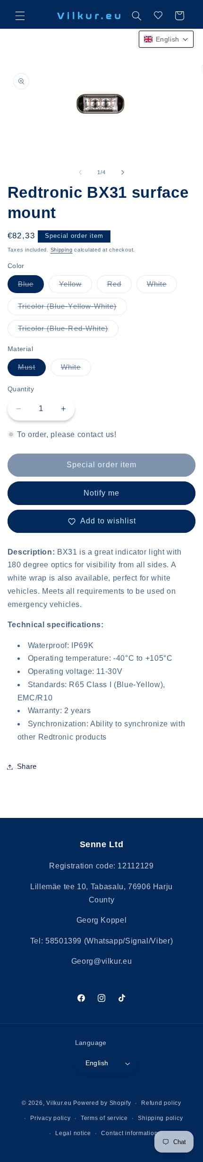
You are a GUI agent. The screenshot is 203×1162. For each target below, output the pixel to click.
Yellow (75, 286)
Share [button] (27, 766)
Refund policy (161, 1103)
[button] (20, 15)
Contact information (129, 1133)
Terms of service (104, 1118)
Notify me (101, 493)
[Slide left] (80, 172)
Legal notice (73, 1133)
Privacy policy (50, 1118)
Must (32, 369)
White (162, 286)
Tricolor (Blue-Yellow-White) (72, 308)
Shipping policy (160, 1118)
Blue (31, 286)
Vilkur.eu (59, 1103)
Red (119, 286)
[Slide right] (122, 172)
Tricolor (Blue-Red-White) (68, 330)
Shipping (62, 250)
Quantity (21, 389)
